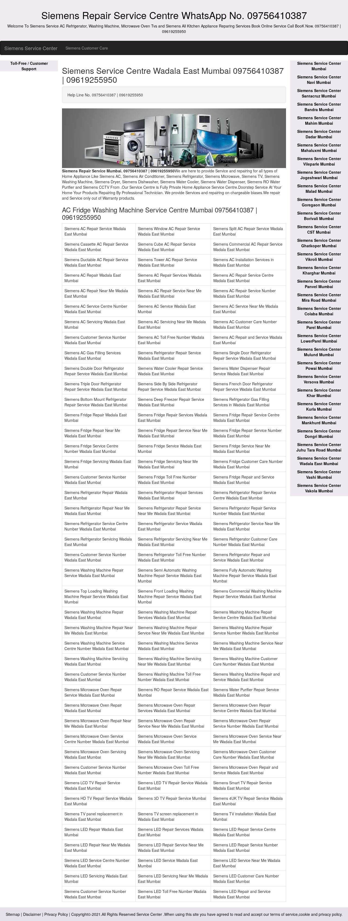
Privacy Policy (56, 914)
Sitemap (13, 914)
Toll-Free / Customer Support (29, 65)
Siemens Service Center (30, 47)
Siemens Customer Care (87, 48)
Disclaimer (32, 914)
